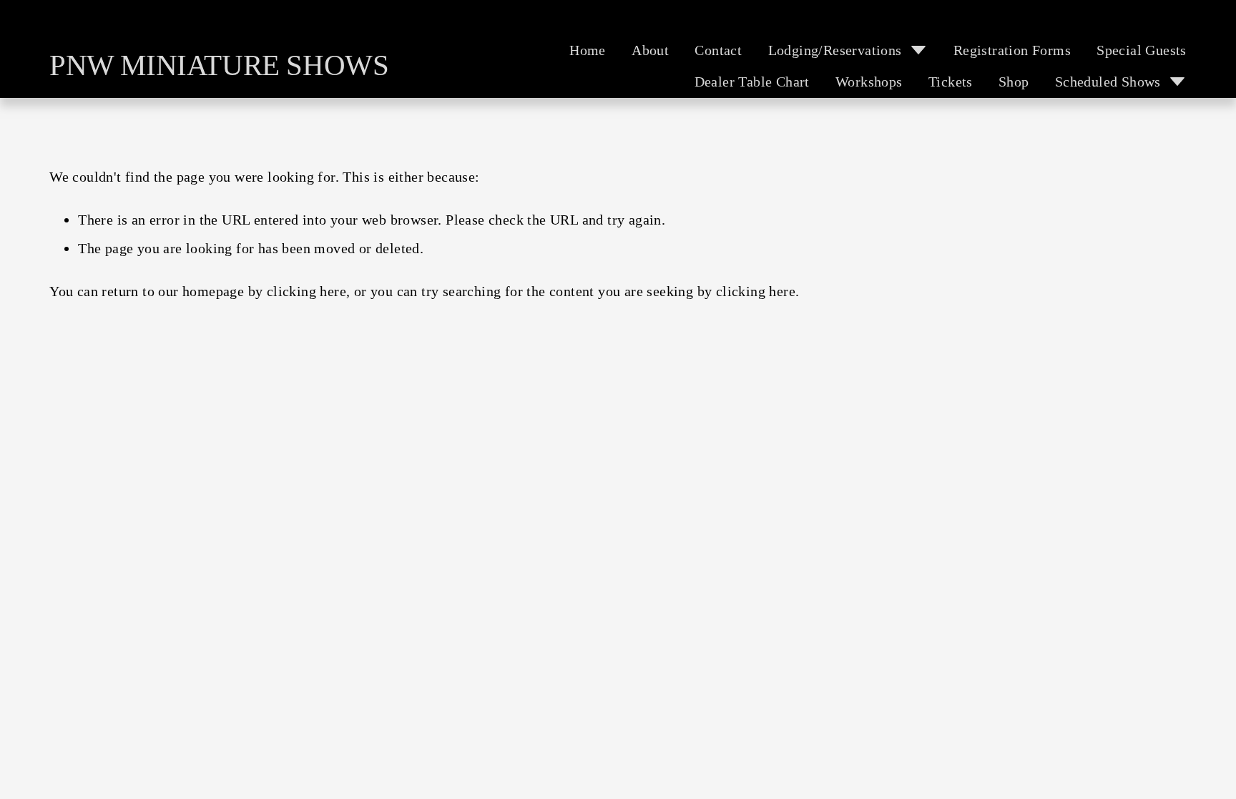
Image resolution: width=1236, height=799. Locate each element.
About (650, 50)
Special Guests (1142, 50)
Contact (718, 50)
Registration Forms (1012, 50)
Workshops (869, 81)
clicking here (306, 291)
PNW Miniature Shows (218, 65)
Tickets (950, 81)
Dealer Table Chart (752, 81)
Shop (1014, 81)
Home (587, 50)
